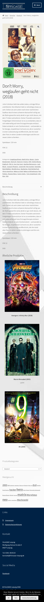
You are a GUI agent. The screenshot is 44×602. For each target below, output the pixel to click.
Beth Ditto (25, 159)
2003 (4, 484)
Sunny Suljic (21, 174)
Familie (39, 485)
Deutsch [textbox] (21, 469)
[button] (38, 26)
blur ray (30, 485)
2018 (8, 485)
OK (9, 598)
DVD (30, 162)
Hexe (24, 490)
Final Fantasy (5, 490)
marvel (15, 495)
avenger (12, 485)
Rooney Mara (12, 174)
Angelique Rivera (15, 159)
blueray (26, 485)
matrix (22, 494)
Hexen (27, 490)
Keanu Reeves (6, 495)
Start (6, 15)
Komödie (38, 167)
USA (7, 176)
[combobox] (22, 468)
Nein (16, 598)
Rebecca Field (18, 171)
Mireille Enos (16, 169)
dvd (35, 484)
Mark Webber (6, 169)
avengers (16, 485)
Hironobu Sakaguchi (35, 490)
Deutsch (19, 15)
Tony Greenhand (31, 174)
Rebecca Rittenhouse (31, 171)
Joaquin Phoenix (12, 167)
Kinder (11, 495)
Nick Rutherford (33, 169)
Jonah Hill (22, 167)
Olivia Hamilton (7, 171)
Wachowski (22, 499)
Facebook (5, 573)
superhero (14, 500)
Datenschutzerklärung (13, 524)
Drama (25, 162)
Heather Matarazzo (30, 164)
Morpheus (32, 494)
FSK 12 (11, 164)
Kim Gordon (30, 167)
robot (9, 500)
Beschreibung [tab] (7, 187)
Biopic (32, 159)
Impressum (9, 520)
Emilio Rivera (36, 162)
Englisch (5, 164)
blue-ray (21, 485)
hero (20, 489)
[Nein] (41, 596)
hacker (12, 489)
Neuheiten (24, 169)
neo (5, 499)
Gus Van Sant (18, 164)
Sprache (12, 15)
